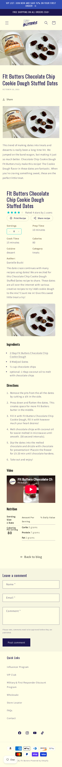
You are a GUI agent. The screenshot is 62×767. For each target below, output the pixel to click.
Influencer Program (18, 667)
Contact (11, 718)
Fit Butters (25, 760)
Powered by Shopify (39, 760)
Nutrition (12, 509)
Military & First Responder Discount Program (26, 684)
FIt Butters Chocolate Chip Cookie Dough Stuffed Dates (28, 199)
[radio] (8, 212)
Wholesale (12, 694)
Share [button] (10, 99)
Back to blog (33, 557)
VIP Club (11, 674)
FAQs (9, 710)
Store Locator (14, 702)
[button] (7, 23)
